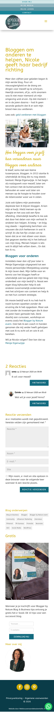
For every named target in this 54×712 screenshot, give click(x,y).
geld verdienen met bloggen (31, 114)
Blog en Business (12, 515)
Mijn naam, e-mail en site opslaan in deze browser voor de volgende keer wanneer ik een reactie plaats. (26, 479)
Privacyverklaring (14, 698)
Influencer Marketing (24, 519)
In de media (27, 5)
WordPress (27, 528)
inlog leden (27, 9)
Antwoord (39, 383)
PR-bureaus (20, 523)
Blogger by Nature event (39, 515)
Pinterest (9, 523)
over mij (27, 2)
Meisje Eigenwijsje (15, 343)
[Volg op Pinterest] (34, 687)
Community (10, 519)
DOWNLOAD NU (21, 636)
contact (27, 13)
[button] (48, 706)
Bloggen (24, 515)
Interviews (38, 519)
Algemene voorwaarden (36, 698)
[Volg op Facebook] (20, 687)
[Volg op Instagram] (27, 687)
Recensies (39, 523)
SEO (7, 528)
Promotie (30, 523)
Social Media (16, 528)
